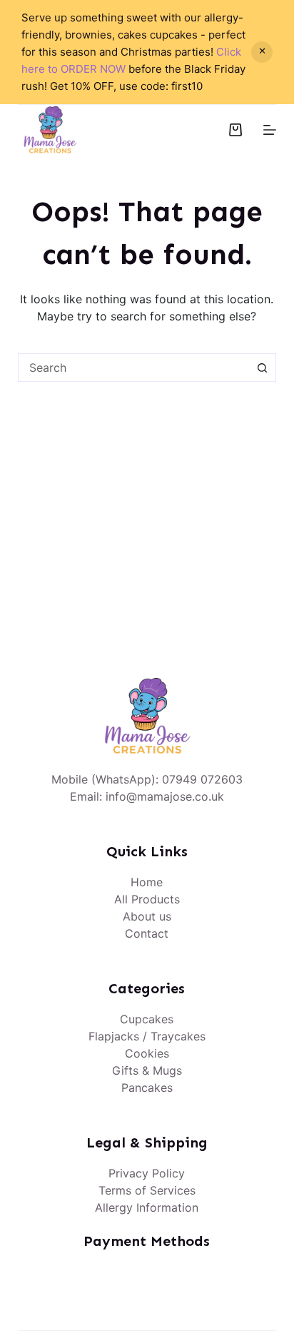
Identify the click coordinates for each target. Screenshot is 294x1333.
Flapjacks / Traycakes (147, 1036)
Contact (146, 933)
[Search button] (261, 367)
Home (147, 882)
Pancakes (147, 1087)
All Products (147, 899)
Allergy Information (146, 1207)
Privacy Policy (146, 1173)
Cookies (147, 1053)
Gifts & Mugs (147, 1070)
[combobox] (134, 367)
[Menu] (269, 129)
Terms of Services (147, 1190)
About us (147, 916)
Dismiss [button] (262, 52)
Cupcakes (146, 1019)
